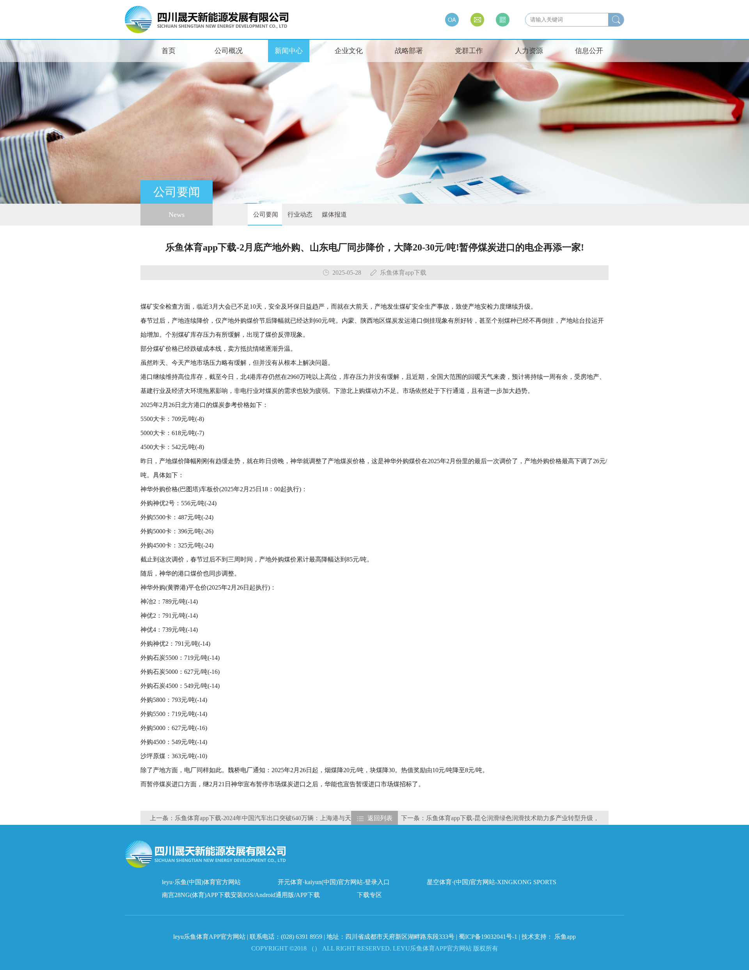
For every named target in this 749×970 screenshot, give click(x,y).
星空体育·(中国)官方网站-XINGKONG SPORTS (491, 882)
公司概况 (229, 51)
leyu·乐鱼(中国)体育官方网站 (201, 882)
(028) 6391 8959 (302, 936)
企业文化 (349, 51)
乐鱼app (565, 936)
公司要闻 (265, 214)
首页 (169, 51)
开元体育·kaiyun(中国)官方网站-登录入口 (334, 882)
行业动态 (299, 214)
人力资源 (529, 51)
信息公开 (589, 51)
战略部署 (409, 51)
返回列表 (379, 818)
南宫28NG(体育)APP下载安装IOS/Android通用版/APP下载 (241, 895)
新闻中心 (289, 51)
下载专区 (369, 895)
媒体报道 (333, 214)
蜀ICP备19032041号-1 (488, 936)
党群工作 (469, 51)
